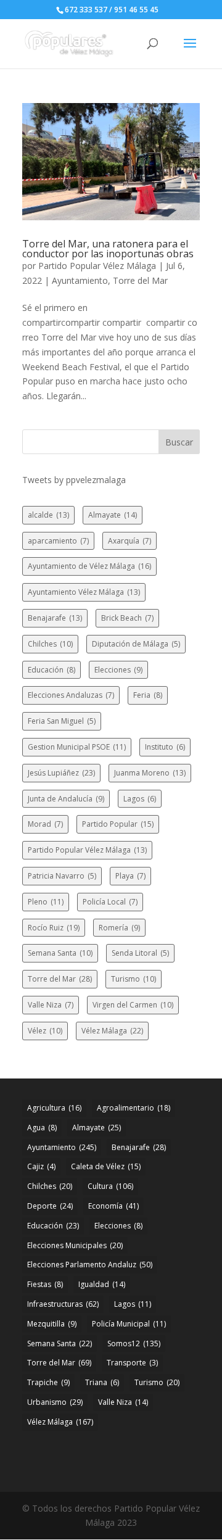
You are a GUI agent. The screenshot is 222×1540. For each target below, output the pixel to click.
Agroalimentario (133, 1108)
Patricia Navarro (62, 876)
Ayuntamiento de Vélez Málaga (89, 566)
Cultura (110, 1186)
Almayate (112, 515)
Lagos (139, 798)
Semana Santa (60, 953)
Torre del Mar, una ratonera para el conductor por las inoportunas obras (108, 248)
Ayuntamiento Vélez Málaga (84, 592)
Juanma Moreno (150, 773)
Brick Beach (127, 618)
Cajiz (41, 1166)
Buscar (179, 442)
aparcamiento (58, 541)
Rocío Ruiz (54, 927)
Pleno (46, 901)
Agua (42, 1127)
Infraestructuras (63, 1304)
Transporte (132, 1362)
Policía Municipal (129, 1324)
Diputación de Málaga (136, 644)
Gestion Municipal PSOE (77, 747)
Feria (147, 695)
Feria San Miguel (62, 721)
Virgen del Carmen (132, 1005)
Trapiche (48, 1382)
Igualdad (101, 1284)
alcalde (48, 515)
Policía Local (110, 901)
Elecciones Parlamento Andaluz (89, 1264)
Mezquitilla (51, 1324)
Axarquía (129, 541)
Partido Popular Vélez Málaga (97, 265)
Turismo (133, 979)
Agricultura (54, 1108)
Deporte (50, 1206)
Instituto (165, 747)
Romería (119, 927)
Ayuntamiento (80, 280)
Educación (51, 669)
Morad (45, 824)
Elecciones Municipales (75, 1245)
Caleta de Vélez (106, 1166)
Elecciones (118, 669)
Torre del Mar (140, 280)
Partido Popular (118, 824)
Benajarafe (55, 618)
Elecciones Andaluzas (71, 695)
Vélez (45, 1030)
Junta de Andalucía (66, 798)
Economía (113, 1206)
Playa (130, 876)
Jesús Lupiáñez (61, 773)
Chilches (50, 644)
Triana (102, 1382)
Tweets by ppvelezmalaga (74, 480)
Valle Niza (50, 1005)
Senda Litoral (140, 953)
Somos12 (133, 1343)
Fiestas (45, 1284)
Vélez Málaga (112, 1030)
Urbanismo (55, 1402)
